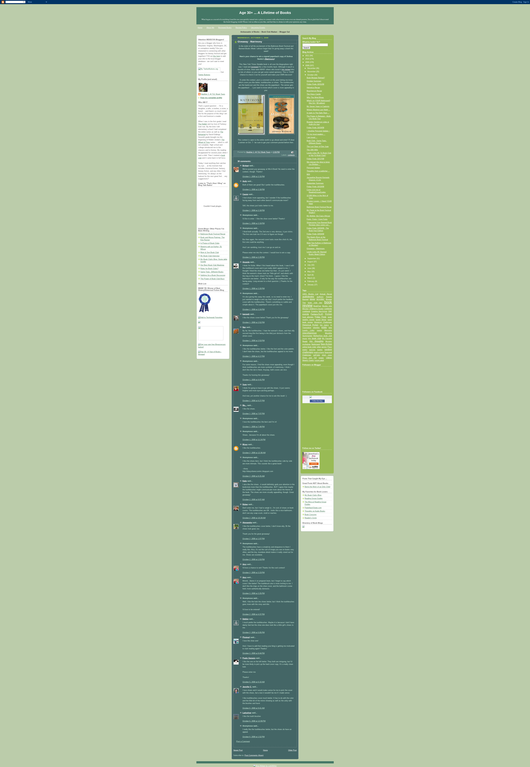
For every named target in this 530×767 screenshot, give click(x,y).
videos (329, 358)
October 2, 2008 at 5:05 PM (254, 633)
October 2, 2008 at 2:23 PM (254, 573)
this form (216, 56)
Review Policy (241, 28)
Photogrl (246, 637)
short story (327, 355)
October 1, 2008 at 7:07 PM (254, 414)
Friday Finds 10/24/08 (315, 128)
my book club (314, 338)
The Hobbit (202, 124)
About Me (210, 28)
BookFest (317, 306)
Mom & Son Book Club (209, 252)
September (312, 259)
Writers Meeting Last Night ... (318, 110)
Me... (245, 405)
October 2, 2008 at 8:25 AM (254, 476)
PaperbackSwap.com (313, 508)
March (310, 278)
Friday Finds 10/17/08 (315, 159)
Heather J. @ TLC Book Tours (213, 94)
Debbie (245, 619)
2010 (307, 59)
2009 (307, 62)
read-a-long (319, 352)
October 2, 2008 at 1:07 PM (254, 539)
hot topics (324, 325)
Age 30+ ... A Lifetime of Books (265, 13)
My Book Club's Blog (313, 495)
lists (330, 327)
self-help (316, 355)
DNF (330, 311)
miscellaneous (309, 333)
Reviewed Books (225, 28)
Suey (245, 385)
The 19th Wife (312, 150)
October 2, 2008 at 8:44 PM (254, 653)
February (311, 281)
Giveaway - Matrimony (316, 249)
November (311, 72)
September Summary (315, 183)
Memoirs (328, 330)
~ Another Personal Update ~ (318, 131)
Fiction (328, 314)
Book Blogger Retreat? (316, 78)
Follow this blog (317, 401)
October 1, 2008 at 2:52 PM (254, 322)
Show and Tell (309, 358)
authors (320, 297)
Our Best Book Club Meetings (212, 265)
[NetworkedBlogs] (317, 397)
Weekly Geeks (308, 360)
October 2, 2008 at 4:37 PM (254, 614)
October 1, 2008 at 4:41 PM (254, 380)
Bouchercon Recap (314, 91)
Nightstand (315, 344)
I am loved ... (312, 137)
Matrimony (269, 59)
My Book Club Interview (209, 256)
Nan (244, 327)
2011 (307, 56)
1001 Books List (310, 294)
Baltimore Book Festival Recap (212, 234)
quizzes (312, 350)
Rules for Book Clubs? (209, 269)
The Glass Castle (314, 94)
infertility (316, 328)
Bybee (245, 504)
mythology (306, 344)
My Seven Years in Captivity (318, 106)
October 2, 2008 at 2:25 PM (254, 593)
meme (319, 330)
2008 (307, 66)
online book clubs (309, 347)
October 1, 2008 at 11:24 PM (254, 440)
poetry (304, 350)
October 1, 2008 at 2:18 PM (254, 190)
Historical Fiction (310, 325)
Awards (329, 297)
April (309, 275)
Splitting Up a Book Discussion (212, 275)
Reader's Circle (311, 518)
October (310, 75)
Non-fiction (326, 344)
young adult (319, 360)
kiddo (324, 327)
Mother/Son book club (322, 336)
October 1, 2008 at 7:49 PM (254, 427)
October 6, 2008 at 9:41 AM (254, 708)
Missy (245, 444)
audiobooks (308, 296)
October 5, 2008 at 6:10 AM (254, 682)
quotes (320, 350)
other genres (322, 347)
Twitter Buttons (204, 75)
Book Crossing (310, 515)
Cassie (245, 194)
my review (286, 70)
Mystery (328, 341)
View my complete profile (211, 98)
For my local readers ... (316, 134)
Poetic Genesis (249, 658)
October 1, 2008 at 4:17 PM (254, 356)
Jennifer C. (247, 687)
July (309, 265)
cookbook (306, 311)
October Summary (314, 81)
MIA (308, 174)
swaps (321, 358)
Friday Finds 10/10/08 (315, 187)
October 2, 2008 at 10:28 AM (254, 518)
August (310, 262)
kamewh (246, 314)
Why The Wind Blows (315, 97)
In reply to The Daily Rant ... (318, 113)
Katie (245, 481)
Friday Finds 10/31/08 (315, 84)
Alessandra (247, 523)
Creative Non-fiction (319, 311)
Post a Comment (243, 741)
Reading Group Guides (314, 498)
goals (330, 317)
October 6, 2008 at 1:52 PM (254, 737)
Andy (245, 181)
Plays (329, 347)
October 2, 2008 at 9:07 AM (254, 500)
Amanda (246, 262)
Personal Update (313, 168)
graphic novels (308, 320)
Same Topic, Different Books (211, 272)
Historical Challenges (323, 322)
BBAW (312, 299)
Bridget (246, 166)
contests (291, 155)
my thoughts (316, 341)
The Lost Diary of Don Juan (318, 147)
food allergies (308, 317)
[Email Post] (292, 152)
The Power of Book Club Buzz (212, 279)
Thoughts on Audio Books (315, 511)
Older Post (292, 750)
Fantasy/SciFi (317, 314)
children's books (316, 309)
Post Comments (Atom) (254, 755)
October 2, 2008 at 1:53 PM (254, 560)
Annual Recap (326, 294)
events (305, 314)
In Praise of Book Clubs (209, 243)
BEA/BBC (320, 299)
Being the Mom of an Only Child (317, 487)
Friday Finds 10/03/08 (315, 234)
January (310, 285)
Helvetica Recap (313, 88)
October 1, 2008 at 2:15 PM (254, 177)
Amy (244, 564)
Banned (305, 299)
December (311, 68)
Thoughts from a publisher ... (318, 171)
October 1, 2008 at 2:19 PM (254, 223)
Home (200, 28)
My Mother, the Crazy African (318, 216)
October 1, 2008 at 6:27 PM (254, 401)
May (309, 272)
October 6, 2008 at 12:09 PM (254, 721)
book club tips (315, 303)
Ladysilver (247, 713)
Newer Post (238, 750)
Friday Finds (320, 317)
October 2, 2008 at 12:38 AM (254, 453)
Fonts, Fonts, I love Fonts (317, 219)
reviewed (255, 67)
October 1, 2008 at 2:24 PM (254, 309)
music (304, 339)
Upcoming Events (258, 28)
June (309, 268)
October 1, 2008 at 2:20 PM (254, 257)
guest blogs (321, 320)
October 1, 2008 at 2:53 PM (254, 341)
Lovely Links (308, 330)
